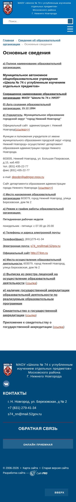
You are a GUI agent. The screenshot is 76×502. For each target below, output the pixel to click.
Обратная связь (38, 428)
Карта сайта (30, 467)
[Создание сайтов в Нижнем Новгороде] (38, 473)
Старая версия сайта (55, 467)
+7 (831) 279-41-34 (22, 408)
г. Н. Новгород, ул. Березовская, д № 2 (37, 401)
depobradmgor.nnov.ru (28, 177)
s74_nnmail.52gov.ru (45, 246)
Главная (8, 40)
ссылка (31, 283)
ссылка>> (45, 187)
